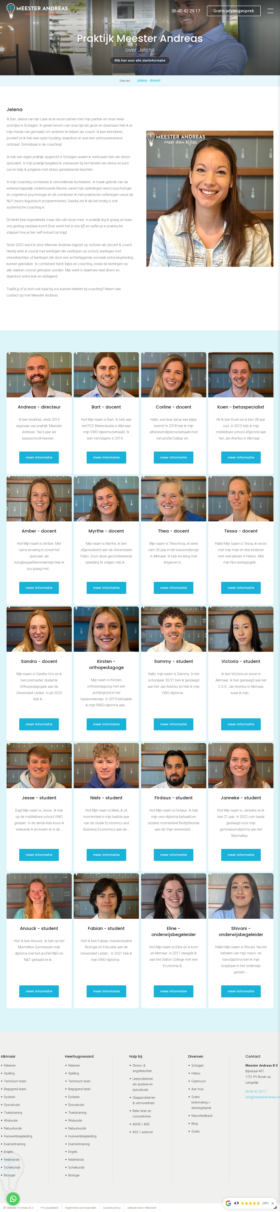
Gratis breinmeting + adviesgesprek (201, 1102)
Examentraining (14, 1144)
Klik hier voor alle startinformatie (140, 60)
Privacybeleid (49, 1207)
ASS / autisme (143, 1132)
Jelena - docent (148, 80)
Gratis (195, 1131)
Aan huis (197, 1089)
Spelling (9, 1073)
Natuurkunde (13, 1128)
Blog (194, 1124)
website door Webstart (141, 1207)
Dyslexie (9, 1097)
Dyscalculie (12, 1105)
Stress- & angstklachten (142, 1068)
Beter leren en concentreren (142, 1113)
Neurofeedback (202, 1116)
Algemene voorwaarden (80, 1207)
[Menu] (270, 11)
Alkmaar (8, 1056)
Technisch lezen (15, 1081)
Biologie (9, 1175)
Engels (8, 1152)
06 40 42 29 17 (255, 1091)
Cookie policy (112, 1207)
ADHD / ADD (141, 1124)
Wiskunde (11, 1120)
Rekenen (10, 1065)
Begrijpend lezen (15, 1089)
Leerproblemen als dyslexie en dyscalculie (143, 1084)
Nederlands (12, 1160)
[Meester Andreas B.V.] (37, 11)
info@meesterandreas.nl (262, 1097)
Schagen (197, 1065)
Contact (253, 1056)
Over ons (125, 80)
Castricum (198, 1081)
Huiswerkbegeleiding (18, 1136)
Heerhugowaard (79, 1056)
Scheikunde (12, 1167)
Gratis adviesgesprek (234, 11)
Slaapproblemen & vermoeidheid (144, 1100)
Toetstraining (13, 1113)
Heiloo (195, 1073)
